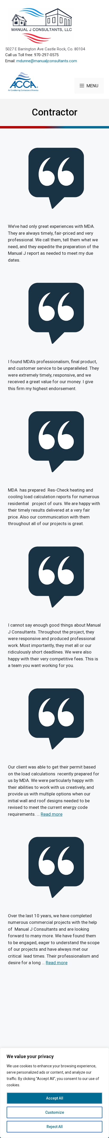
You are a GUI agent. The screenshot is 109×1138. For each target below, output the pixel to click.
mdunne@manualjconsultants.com (46, 61)
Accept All (54, 1098)
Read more (51, 814)
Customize (54, 1112)
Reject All (55, 1127)
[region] (54, 1093)
